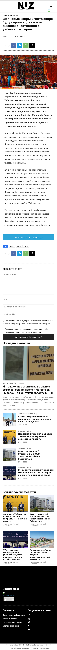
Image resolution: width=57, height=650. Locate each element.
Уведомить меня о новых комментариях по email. (26, 329)
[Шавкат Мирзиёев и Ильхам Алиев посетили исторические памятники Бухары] (9, 419)
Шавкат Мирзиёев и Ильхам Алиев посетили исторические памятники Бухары (34, 419)
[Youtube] (29, 629)
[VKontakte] (29, 626)
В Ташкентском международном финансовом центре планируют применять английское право (36, 472)
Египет (12, 246)
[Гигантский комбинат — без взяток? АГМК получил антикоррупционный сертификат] (42, 539)
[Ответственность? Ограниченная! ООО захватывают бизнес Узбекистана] (9, 454)
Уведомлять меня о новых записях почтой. (23, 332)
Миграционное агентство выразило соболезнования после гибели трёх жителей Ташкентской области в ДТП (28, 390)
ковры (19, 246)
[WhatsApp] (25, 45)
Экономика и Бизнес (10, 15)
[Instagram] (29, 619)
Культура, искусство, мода (28, 414)
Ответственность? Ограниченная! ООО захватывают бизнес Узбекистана (29, 455)
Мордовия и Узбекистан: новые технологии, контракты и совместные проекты (35, 436)
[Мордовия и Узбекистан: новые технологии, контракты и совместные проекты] (9, 437)
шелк (26, 246)
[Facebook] (13, 45)
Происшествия (8, 383)
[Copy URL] (32, 45)
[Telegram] (19, 45)
